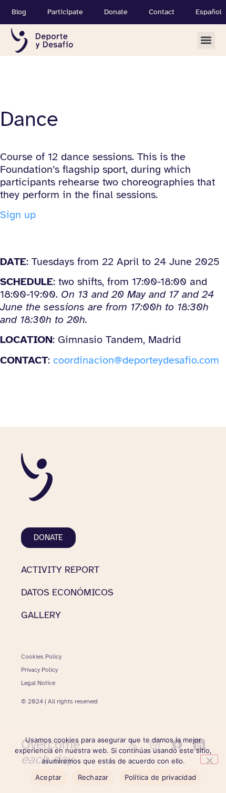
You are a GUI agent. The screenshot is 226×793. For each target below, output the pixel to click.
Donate (116, 11)
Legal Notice (38, 683)
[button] (206, 40)
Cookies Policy (41, 656)
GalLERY (41, 615)
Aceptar (48, 777)
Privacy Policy (39, 669)
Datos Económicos (67, 592)
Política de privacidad (161, 777)
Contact (161, 11)
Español (208, 11)
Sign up (18, 214)
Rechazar (93, 777)
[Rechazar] (209, 759)
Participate (65, 11)
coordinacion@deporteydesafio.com (136, 360)
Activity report (60, 569)
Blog (19, 11)
